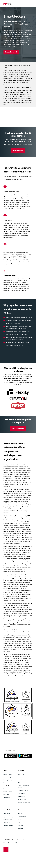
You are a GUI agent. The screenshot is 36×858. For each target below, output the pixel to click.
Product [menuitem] (5, 770)
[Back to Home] (7, 4)
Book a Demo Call (11, 52)
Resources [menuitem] (21, 810)
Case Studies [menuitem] (7, 810)
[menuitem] (7, 774)
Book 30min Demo (18, 429)
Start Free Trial (18, 150)
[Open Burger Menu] (31, 3)
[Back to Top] (5, 849)
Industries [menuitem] (21, 770)
